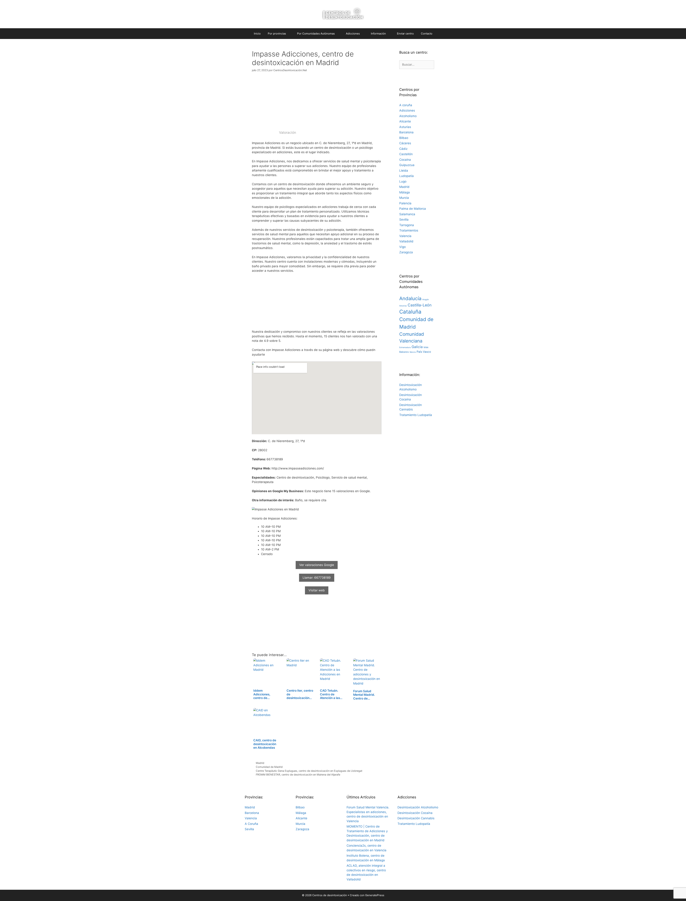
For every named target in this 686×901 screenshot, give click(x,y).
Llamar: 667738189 (317, 577)
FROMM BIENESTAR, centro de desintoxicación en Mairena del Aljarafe (298, 774)
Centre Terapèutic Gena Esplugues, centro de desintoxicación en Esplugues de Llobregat (309, 770)
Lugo (402, 181)
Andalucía (410, 298)
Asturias (405, 127)
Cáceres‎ (405, 143)
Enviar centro (405, 33)
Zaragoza (406, 252)
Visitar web (317, 590)
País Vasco (424, 351)
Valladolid (406, 241)
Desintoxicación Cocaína (415, 813)
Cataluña (410, 312)
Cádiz (403, 149)
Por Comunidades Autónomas (316, 33)
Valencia (405, 236)
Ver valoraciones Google (316, 565)
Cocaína (405, 159)
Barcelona (406, 132)
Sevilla (404, 219)
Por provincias (277, 33)
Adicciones (407, 110)
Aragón (425, 299)
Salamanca (407, 214)
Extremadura (405, 347)
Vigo (402, 247)
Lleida (403, 170)
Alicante (405, 121)
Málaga (404, 192)
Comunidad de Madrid (269, 766)
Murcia (404, 198)
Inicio (257, 33)
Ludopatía (406, 176)
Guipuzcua (406, 165)
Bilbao (403, 138)
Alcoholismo (408, 116)
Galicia (417, 347)
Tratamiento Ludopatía (415, 415)
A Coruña (251, 824)
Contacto (426, 33)
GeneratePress (374, 895)
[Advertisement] (316, 103)
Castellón (406, 154)
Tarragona (406, 225)
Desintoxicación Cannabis (415, 818)
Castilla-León (420, 305)
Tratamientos (408, 230)
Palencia (405, 203)
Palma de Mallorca (412, 208)
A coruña (405, 105)
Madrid (260, 762)
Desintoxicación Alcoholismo (417, 807)
